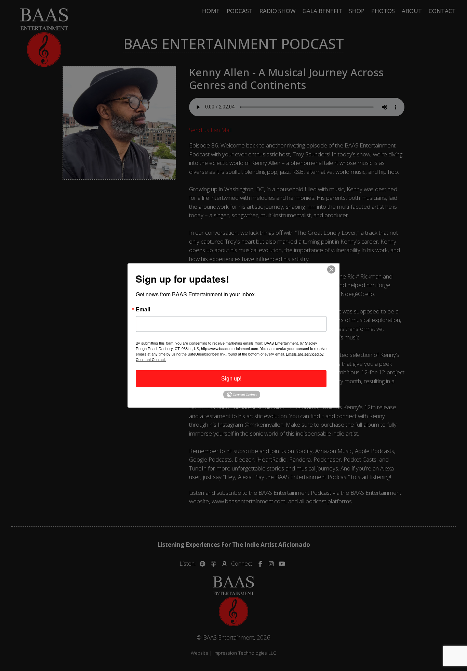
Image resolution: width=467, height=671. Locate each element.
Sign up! (231, 378)
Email (143, 309)
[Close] (333, 269)
